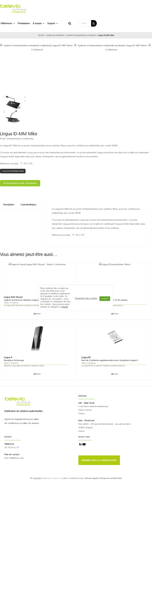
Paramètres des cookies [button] (86, 298)
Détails (38, 314)
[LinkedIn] (80, 444)
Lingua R (8, 357)
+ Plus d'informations (13, 171)
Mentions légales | (92, 478)
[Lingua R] (37, 338)
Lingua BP (86, 357)
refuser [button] (64, 307)
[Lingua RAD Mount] (37, 277)
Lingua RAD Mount (13, 297)
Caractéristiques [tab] (28, 205)
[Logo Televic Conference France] (13, 5)
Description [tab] (8, 205)
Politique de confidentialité (111, 478)
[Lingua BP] (115, 338)
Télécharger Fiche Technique (20, 183)
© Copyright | (41, 478)
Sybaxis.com (56, 478)
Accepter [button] (104, 299)
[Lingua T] (115, 277)
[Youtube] (84, 444)
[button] (70, 23)
